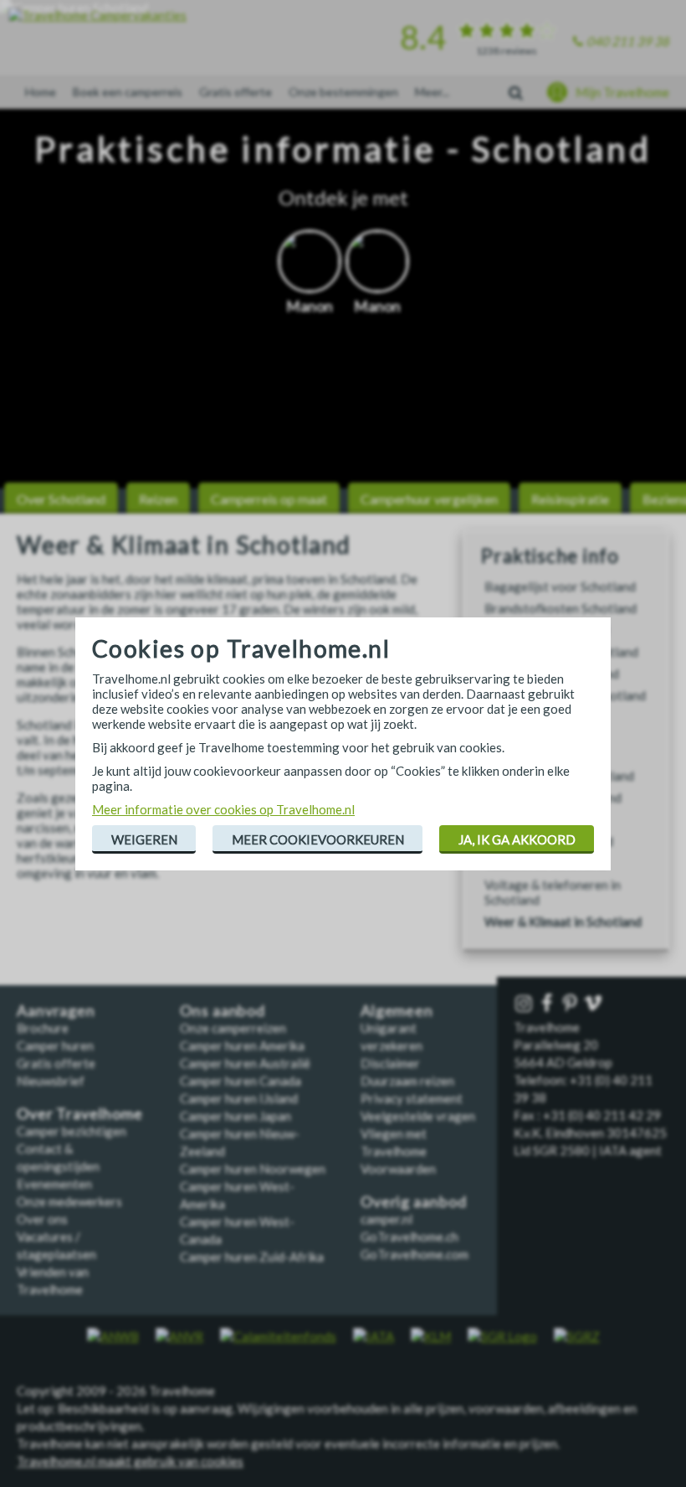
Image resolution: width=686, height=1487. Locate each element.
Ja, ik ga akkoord (517, 839)
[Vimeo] (595, 1004)
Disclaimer (390, 1063)
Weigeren (144, 839)
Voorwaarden (398, 1168)
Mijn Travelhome (622, 92)
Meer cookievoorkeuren (318, 839)
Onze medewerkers (69, 1201)
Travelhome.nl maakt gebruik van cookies (130, 1461)
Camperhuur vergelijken (429, 499)
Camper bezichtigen (71, 1130)
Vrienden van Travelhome (53, 1280)
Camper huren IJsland (239, 1098)
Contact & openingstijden (58, 1157)
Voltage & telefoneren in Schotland (552, 892)
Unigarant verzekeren (391, 1036)
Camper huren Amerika (242, 1045)
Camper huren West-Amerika (237, 1195)
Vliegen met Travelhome (394, 1142)
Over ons (42, 1218)
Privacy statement (412, 1098)
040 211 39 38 (627, 41)
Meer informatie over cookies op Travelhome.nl (223, 809)
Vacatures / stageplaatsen (56, 1245)
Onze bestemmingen (343, 92)
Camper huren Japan (235, 1115)
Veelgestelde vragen (418, 1115)
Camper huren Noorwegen (252, 1168)
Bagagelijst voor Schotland (560, 586)
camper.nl (386, 1218)
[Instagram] (525, 1004)
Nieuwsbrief (50, 1080)
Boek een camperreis (127, 92)
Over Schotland (61, 499)
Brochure (43, 1027)
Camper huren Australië (245, 1063)
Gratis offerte (235, 92)
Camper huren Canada (240, 1080)
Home (40, 92)
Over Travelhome (80, 1114)
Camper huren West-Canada (237, 1230)
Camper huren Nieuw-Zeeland (239, 1142)
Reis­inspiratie (570, 499)
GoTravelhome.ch (409, 1236)
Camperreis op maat (269, 499)
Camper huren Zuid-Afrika (252, 1256)
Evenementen (54, 1183)
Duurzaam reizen (407, 1080)
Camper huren (55, 1045)
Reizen (158, 499)
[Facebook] (549, 1004)
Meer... (432, 92)
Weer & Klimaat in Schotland (563, 921)
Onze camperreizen (233, 1027)
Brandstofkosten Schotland (560, 608)
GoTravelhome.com (414, 1254)
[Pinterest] (572, 1004)
